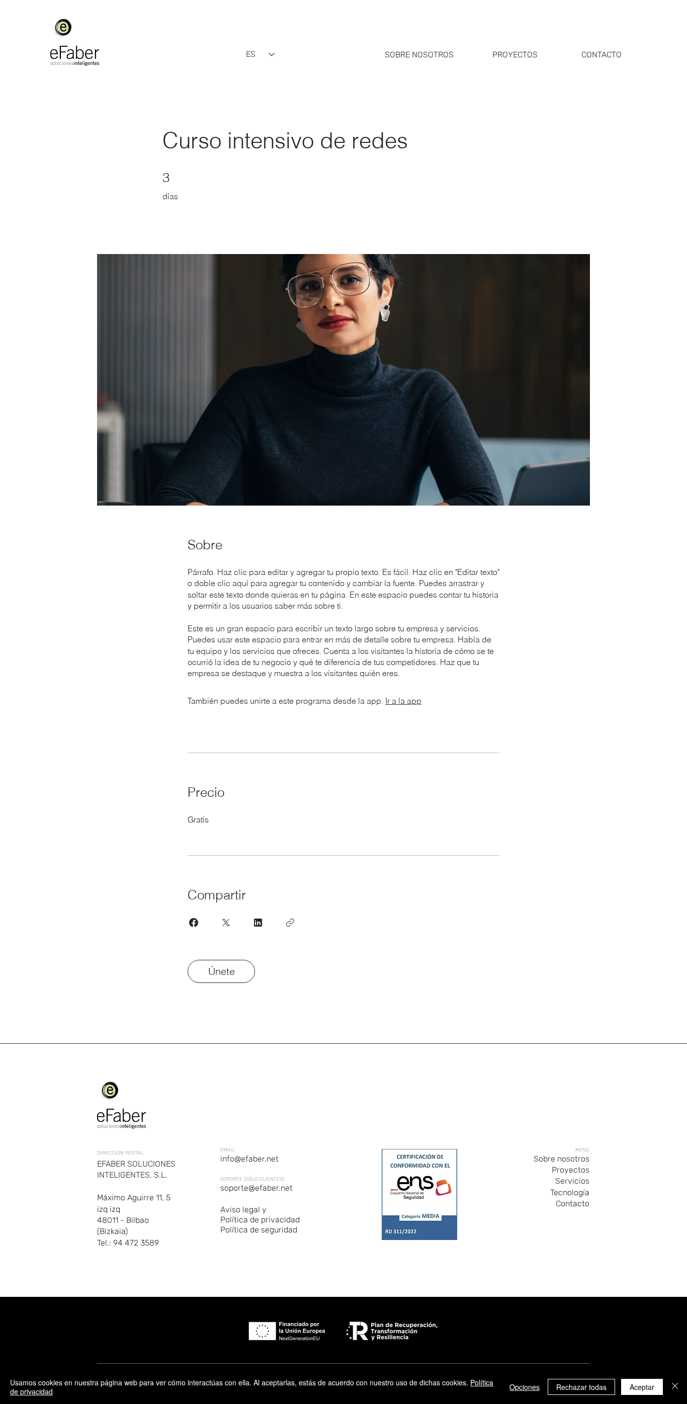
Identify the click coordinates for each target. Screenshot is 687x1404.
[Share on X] (226, 923)
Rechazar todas (581, 1387)
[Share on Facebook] (194, 923)
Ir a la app (403, 701)
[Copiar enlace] (290, 923)
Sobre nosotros (561, 1159)
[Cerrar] (675, 1387)
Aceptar (642, 1387)
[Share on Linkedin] (258, 923)
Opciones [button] (524, 1387)
